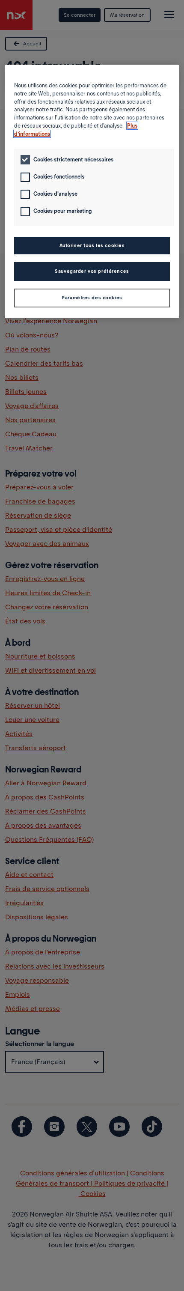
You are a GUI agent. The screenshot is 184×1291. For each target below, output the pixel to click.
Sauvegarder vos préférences (92, 271)
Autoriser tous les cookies (92, 245)
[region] (92, 192)
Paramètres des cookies (92, 298)
